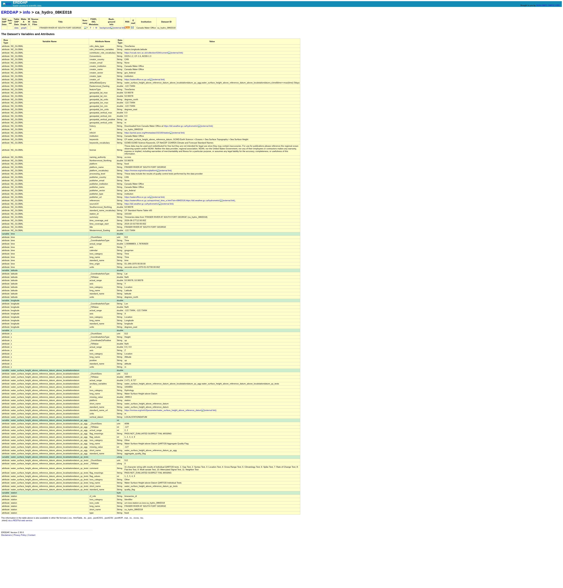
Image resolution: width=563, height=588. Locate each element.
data (16, 28)
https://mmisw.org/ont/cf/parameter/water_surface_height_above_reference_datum (162, 410)
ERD (557, 5)
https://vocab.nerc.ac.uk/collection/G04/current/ (146, 53)
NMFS (544, 5)
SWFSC (551, 5)
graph (24, 28)
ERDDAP (9, 12)
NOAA (538, 5)
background (105, 28)
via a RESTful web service (20, 520)
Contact (31, 535)
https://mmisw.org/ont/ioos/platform (140, 170)
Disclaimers (6, 535)
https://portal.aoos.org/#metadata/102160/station (147, 133)
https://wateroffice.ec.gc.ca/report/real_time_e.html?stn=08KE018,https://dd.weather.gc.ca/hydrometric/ (172, 200)
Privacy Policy (20, 535)
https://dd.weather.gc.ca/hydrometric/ (181, 126)
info (26, 12)
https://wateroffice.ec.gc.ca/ (137, 79)
